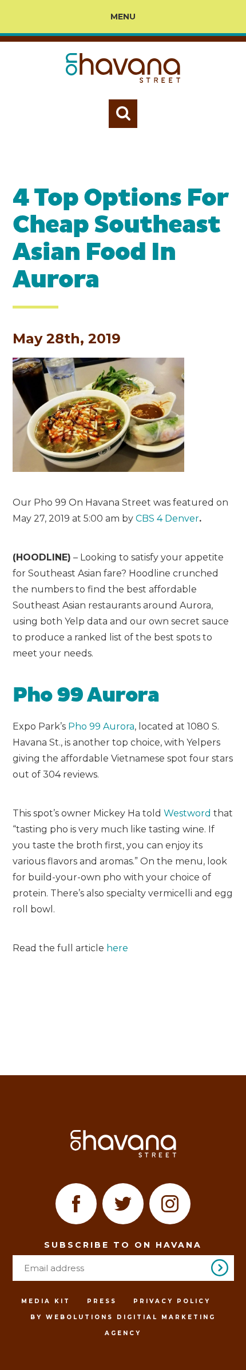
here (117, 948)
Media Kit (45, 1301)
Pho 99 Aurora (101, 726)
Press (102, 1301)
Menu (123, 16)
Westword (188, 813)
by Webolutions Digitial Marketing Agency (123, 1325)
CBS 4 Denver (167, 518)
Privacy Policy (172, 1301)
